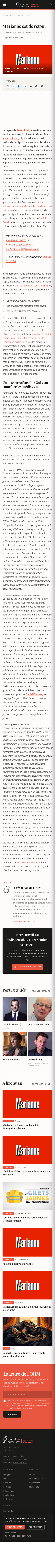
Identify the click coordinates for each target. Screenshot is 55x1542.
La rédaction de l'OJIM (12, 32)
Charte (32, 1474)
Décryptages (24, 16)
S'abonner (12, 1414)
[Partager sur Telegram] (25, 86)
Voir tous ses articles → (24, 921)
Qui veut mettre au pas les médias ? (32, 285)
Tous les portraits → (42, 991)
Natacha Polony (11, 138)
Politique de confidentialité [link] (18, 1536)
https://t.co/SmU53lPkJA (19, 244)
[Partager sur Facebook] (13, 86)
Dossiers (6, 1478)
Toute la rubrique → (42, 1084)
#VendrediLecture (16, 240)
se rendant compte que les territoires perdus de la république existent (27, 338)
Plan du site (34, 1487)
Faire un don (8, 1511)
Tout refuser (35, 1527)
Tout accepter (14, 1527)
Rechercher (8, 1499)
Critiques (7, 1482)
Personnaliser (12, 1533)
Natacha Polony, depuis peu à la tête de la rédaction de (27, 206)
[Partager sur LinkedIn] (19, 86)
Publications (8, 1495)
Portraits (7, 1487)
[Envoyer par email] (30, 86)
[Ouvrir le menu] (4, 4)
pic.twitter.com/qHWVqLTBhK (22, 249)
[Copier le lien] (36, 86)
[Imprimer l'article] (42, 86)
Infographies (8, 1491)
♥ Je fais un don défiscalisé (27, 967)
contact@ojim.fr (20, 1462)
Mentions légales (36, 1478)
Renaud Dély (23, 130)
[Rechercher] (51, 4)
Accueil (7, 16)
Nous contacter (35, 1482)
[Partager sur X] (8, 86)
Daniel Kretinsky (34, 694)
